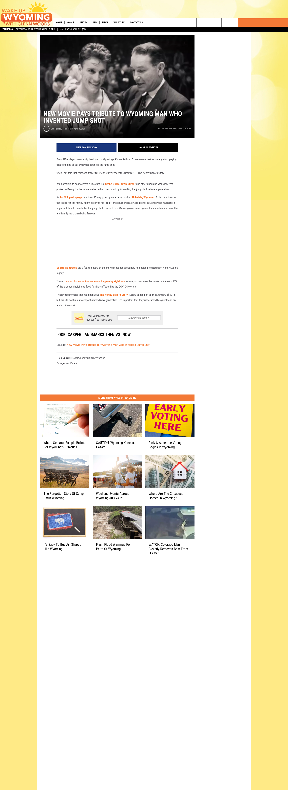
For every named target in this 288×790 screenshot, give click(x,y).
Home (59, 22)
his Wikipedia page (71, 197)
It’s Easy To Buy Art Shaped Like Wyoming (62, 547)
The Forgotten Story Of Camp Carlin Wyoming (64, 496)
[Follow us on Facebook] (217, 22)
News (105, 22)
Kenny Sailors (87, 358)
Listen (83, 22)
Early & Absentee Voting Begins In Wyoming (165, 445)
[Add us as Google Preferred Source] (209, 22)
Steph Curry (112, 184)
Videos (73, 363)
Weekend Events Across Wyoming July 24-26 (112, 496)
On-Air (70, 22)
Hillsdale (74, 358)
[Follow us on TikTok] (226, 22)
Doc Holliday (56, 128)
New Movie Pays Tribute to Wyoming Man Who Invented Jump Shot (108, 344)
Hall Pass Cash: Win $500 (73, 29)
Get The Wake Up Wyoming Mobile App (35, 29)
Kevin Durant (128, 184)
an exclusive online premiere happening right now (95, 281)
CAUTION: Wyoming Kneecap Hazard (116, 445)
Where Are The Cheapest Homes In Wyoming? (166, 496)
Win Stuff (119, 22)
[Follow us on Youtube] (234, 22)
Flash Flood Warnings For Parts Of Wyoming (113, 547)
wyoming (100, 358)
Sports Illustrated (66, 267)
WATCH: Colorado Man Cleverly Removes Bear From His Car (168, 549)
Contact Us (136, 22)
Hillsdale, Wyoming (143, 197)
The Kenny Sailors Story (114, 294)
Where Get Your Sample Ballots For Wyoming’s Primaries (65, 445)
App (95, 22)
